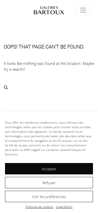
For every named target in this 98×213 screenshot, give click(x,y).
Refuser (49, 182)
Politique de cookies (39, 207)
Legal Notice (64, 207)
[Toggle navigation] (83, 10)
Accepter (49, 168)
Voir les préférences (49, 196)
